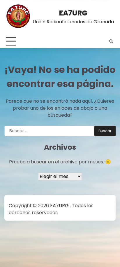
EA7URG (73, 13)
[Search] (111, 41)
